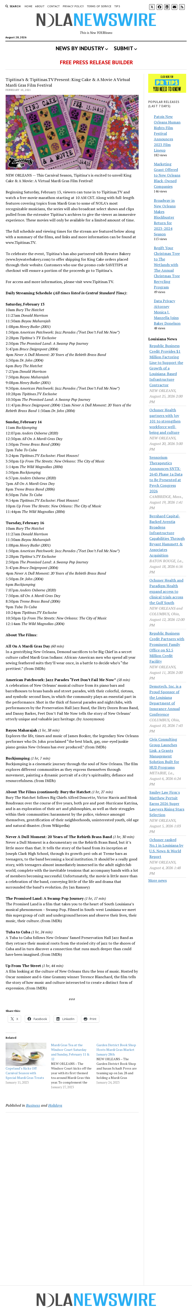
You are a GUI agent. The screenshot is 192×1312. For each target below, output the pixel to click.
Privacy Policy (73, 6)
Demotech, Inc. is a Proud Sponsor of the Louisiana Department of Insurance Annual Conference (165, 700)
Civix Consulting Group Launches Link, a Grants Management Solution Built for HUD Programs (164, 753)
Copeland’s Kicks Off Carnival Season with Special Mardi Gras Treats (25, 1073)
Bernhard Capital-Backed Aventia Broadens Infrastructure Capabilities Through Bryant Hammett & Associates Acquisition (167, 535)
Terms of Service (99, 6)
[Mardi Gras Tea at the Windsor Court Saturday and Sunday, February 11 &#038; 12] (73, 1066)
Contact (53, 6)
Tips (117, 6)
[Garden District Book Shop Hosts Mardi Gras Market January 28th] (119, 1064)
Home (28, 6)
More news (157, 880)
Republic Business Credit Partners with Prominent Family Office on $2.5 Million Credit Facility (166, 647)
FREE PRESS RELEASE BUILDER (96, 62)
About (39, 6)
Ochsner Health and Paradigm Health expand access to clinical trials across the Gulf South (166, 591)
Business (33, 1105)
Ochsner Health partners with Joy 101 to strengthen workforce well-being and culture (165, 421)
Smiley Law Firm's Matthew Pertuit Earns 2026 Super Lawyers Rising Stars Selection (166, 803)
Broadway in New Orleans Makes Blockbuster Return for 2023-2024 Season (165, 217)
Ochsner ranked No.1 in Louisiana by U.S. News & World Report (166, 848)
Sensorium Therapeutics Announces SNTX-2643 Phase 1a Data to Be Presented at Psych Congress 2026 (165, 474)
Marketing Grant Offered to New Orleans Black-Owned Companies (167, 175)
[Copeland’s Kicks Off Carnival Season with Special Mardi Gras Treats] (26, 1054)
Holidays (55, 1105)
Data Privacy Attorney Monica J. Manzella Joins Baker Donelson (167, 312)
